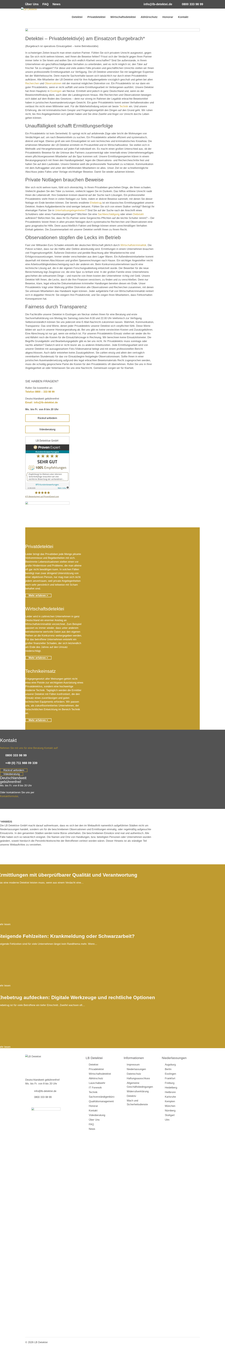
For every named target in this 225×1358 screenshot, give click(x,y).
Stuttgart (170, 1115)
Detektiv (131, 1096)
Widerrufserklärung (138, 1091)
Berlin (168, 1069)
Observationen (53, 83)
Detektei (77, 17)
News (56, 4)
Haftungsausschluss (138, 1078)
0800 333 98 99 (192, 4)
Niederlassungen (136, 1069)
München (170, 1106)
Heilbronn (170, 1092)
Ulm (167, 1119)
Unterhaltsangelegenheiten (70, 210)
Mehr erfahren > (38, 595)
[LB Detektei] (43, 18)
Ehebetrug (95, 202)
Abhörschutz (149, 17)
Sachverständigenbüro (101, 1096)
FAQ (45, 4)
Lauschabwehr (97, 1083)
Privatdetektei (96, 17)
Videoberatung (47, 429)
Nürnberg (170, 1110)
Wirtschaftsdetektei (123, 17)
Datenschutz (134, 1073)
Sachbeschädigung (108, 214)
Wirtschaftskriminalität (133, 245)
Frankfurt (170, 1078)
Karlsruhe (170, 1096)
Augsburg (170, 1064)
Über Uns (32, 4)
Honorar (167, 17)
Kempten (170, 1101)
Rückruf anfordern (47, 418)
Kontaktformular (9, 796)
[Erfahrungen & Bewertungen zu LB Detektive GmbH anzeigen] (47, 488)
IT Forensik (95, 1087)
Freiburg (169, 1083)
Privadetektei (96, 1069)
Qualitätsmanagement (101, 1101)
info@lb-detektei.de (158, 4)
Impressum (133, 1064)
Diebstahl (138, 214)
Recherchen (32, 83)
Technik (123, 106)
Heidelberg (171, 1087)
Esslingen (56, 91)
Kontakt (183, 17)
